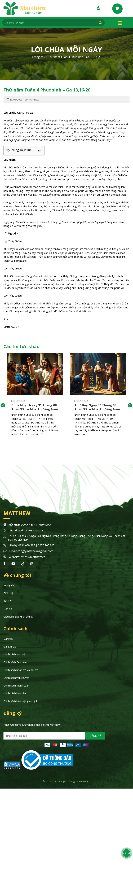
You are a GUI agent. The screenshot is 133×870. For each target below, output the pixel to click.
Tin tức (7, 601)
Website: (15, 557)
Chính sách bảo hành (15, 693)
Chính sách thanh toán (16, 685)
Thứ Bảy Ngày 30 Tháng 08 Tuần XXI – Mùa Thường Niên (97, 407)
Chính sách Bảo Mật (14, 654)
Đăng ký (8, 638)
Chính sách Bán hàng (15, 662)
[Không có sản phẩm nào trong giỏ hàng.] (117, 8)
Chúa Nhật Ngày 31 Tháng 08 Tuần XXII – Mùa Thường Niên (34, 407)
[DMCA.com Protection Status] (12, 769)
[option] (34, 405)
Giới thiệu (8, 593)
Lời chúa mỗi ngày (66, 49)
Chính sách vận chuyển (16, 677)
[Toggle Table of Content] (37, 151)
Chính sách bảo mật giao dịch (20, 701)
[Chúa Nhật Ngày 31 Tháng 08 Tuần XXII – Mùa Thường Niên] (35, 374)
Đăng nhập (9, 646)
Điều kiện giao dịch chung (18, 616)
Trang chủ (38, 57)
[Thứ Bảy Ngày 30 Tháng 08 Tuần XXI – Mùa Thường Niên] (98, 374)
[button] (3, 405)
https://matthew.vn (33, 557)
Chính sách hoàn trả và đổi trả (20, 670)
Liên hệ (7, 608)
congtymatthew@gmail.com (35, 551)
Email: (13, 551)
